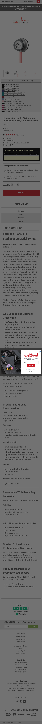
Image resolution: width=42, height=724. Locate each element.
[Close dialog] (40, 352)
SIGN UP (31, 365)
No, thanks (31, 371)
